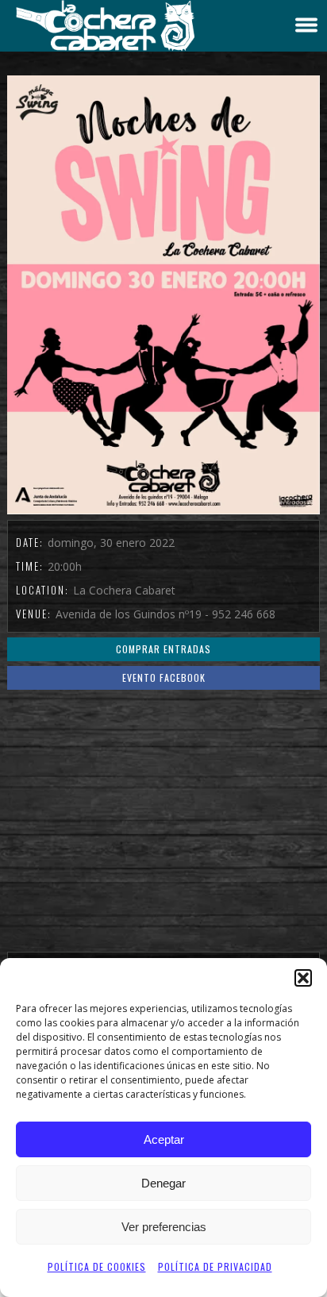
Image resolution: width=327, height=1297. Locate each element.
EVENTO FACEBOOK (164, 677)
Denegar (163, 1183)
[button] (303, 978)
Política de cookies (97, 1266)
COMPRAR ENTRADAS (163, 649)
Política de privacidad (215, 1266)
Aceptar (164, 1139)
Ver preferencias (163, 1226)
